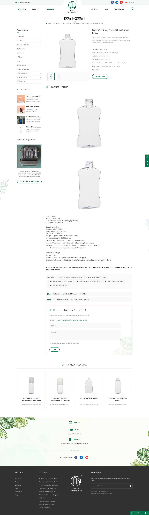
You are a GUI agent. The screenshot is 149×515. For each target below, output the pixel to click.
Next (135, 387)
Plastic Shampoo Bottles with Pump (89, 281)
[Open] (147, 160)
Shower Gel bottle (44, 508)
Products (17, 482)
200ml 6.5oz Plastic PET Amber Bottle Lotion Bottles (71, 299)
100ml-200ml (67, 23)
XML (110, 494)
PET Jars (19, 41)
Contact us (119, 9)
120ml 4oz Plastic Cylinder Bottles (117, 399)
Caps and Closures (23, 45)
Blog (16, 495)
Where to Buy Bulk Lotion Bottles (48, 482)
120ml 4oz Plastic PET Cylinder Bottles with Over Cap (60, 399)
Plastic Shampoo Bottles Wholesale (49, 479)
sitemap (105, 494)
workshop (18, 485)
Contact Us (18, 492)
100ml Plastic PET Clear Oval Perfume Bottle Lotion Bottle (31, 399)
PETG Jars (20, 57)
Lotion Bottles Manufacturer (47, 492)
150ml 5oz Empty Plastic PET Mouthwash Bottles (69, 294)
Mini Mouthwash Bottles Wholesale (61, 281)
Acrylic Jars (20, 53)
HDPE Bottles (21, 49)
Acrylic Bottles (21, 65)
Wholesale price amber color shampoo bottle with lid (33, 106)
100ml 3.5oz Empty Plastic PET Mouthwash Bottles (72, 320)
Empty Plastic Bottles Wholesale (48, 485)
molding (94, 9)
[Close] (147, 168)
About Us (18, 479)
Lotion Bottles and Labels (46, 505)
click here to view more (29, 182)
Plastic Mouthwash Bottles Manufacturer (71, 277)
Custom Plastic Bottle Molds (115, 281)
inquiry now (100, 76)
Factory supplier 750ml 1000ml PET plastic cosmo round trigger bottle (33, 96)
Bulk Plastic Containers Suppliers (48, 495)
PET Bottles (57, 23)
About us (35, 9)
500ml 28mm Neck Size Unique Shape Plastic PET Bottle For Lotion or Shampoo (33, 127)
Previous (13, 387)
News (106, 9)
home (23, 9)
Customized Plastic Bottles (59, 285)
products (50, 9)
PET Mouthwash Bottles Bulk (98, 277)
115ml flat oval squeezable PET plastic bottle (33, 117)
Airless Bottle (21, 81)
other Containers (22, 73)
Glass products (22, 77)
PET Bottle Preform (23, 69)
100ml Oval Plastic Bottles (89, 398)
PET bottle (42, 498)
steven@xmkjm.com (24, 2)
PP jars (19, 61)
